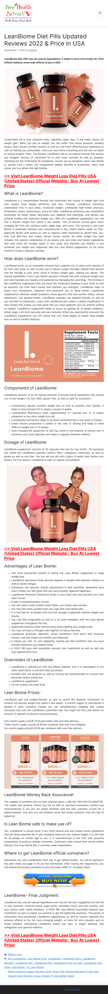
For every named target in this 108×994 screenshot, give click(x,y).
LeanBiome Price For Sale (67, 963)
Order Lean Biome (14, 967)
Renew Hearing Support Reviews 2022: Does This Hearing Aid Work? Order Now (53, 971)
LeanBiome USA (93, 963)
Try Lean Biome (35, 967)
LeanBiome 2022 (71, 958)
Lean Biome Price (37, 958)
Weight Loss (15, 954)
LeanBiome (54, 958)
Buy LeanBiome (17, 958)
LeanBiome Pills (43, 963)
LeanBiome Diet (24, 963)
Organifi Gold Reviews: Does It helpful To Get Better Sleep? (41, 976)
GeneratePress (72, 989)
